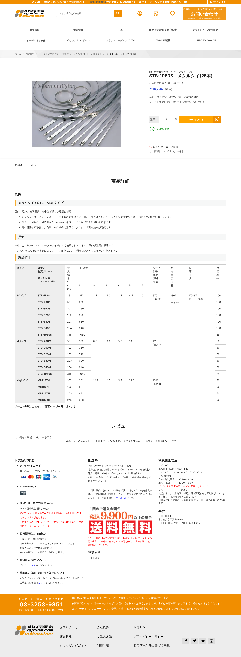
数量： (154, 119)
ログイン (128, 440)
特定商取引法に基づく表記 (152, 645)
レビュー (34, 165)
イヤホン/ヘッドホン (78, 40)
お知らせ (176, 496)
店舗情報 (66, 636)
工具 (120, 29)
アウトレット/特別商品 (205, 29)
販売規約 (140, 627)
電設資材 (78, 29)
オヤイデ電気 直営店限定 (163, 29)
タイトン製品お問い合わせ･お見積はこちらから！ (177, 101)
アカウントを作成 (153, 440)
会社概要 (103, 627)
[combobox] (89, 13)
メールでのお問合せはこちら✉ (168, 2)
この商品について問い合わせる (166, 151)
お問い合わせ (69, 627)
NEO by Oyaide (206, 40)
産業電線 (35, 29)
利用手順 (103, 645)
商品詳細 (18, 165)
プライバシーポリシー (149, 636)
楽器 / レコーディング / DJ (120, 40)
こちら (36, 406)
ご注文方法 (104, 636)
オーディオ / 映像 (36, 40)
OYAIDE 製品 (163, 40)
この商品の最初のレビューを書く (167, 82)
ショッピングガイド (73, 645)
